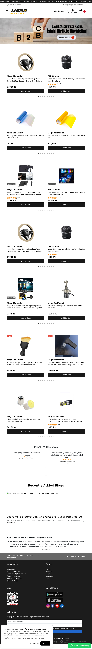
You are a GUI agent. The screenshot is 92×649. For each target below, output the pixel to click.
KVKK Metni (11, 569)
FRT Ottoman (54, 76)
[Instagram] (48, 606)
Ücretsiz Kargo (12, 184)
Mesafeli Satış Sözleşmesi (16, 574)
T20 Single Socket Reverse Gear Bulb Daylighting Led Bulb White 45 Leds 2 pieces (65, 420)
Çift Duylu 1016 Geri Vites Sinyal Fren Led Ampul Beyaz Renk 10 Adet (25, 420)
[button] (7, 11)
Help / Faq (11, 555)
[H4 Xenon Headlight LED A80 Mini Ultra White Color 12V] (66, 289)
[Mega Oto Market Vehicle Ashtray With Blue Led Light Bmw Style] (66, 62)
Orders (82, 556)
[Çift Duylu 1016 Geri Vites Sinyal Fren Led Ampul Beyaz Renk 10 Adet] (25, 403)
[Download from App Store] (64, 600)
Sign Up (48, 571)
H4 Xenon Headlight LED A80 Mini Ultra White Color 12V (65, 307)
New (9, 336)
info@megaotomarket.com (74, 5)
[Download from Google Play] (64, 594)
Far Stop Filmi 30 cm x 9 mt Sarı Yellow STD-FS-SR (66, 137)
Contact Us (23, 555)
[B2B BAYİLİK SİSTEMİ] (46, 31)
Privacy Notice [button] (69, 628)
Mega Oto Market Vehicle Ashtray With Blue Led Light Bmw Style (66, 80)
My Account (50, 576)
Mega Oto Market (15, 76)
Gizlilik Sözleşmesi (13, 571)
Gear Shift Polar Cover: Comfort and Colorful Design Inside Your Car (45, 517)
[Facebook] (53, 606)
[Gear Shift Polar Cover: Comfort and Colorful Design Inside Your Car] (46, 503)
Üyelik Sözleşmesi (13, 576)
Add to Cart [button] (26, 91)
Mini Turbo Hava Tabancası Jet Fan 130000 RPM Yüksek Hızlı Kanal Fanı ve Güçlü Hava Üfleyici (66, 363)
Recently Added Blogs (46, 485)
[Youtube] (57, 606)
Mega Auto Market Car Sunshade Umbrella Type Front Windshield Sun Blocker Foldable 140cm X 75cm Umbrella (24, 193)
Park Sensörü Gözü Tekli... (27, 459)
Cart (47, 578)
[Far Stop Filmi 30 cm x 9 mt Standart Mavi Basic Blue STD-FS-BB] (25, 119)
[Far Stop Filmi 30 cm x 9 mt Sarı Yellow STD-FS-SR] (66, 119)
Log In (48, 574)
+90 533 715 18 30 (15, 5)
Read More (11, 523)
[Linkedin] (62, 606)
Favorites (72, 556)
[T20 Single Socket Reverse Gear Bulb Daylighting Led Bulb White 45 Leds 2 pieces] (66, 403)
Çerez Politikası (12, 581)
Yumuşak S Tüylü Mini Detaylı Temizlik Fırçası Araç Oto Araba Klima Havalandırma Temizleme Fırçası (24, 363)
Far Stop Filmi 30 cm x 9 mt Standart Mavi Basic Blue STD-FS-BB (25, 137)
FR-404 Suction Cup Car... (67, 461)
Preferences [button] (34, 643)
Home (48, 569)
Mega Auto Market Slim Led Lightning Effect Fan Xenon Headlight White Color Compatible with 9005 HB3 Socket (25, 307)
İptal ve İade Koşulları (14, 578)
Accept (45, 643)
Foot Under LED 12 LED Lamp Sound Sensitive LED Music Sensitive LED (66, 193)
